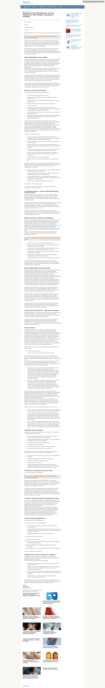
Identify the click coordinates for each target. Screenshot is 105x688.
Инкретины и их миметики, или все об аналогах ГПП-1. (76, 40)
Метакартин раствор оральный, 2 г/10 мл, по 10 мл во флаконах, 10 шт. (74, 26)
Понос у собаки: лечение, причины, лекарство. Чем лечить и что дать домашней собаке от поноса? (76, 15)
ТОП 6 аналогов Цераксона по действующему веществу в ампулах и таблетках (76, 47)
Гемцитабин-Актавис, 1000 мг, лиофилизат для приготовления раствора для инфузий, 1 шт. (72, 21)
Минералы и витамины (52, 6)
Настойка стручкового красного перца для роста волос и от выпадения (76, 30)
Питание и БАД (42, 6)
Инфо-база (34, 6)
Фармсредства (27, 6)
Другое (60, 6)
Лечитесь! (26, 2)
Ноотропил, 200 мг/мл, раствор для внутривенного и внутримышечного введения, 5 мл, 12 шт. (73, 35)
